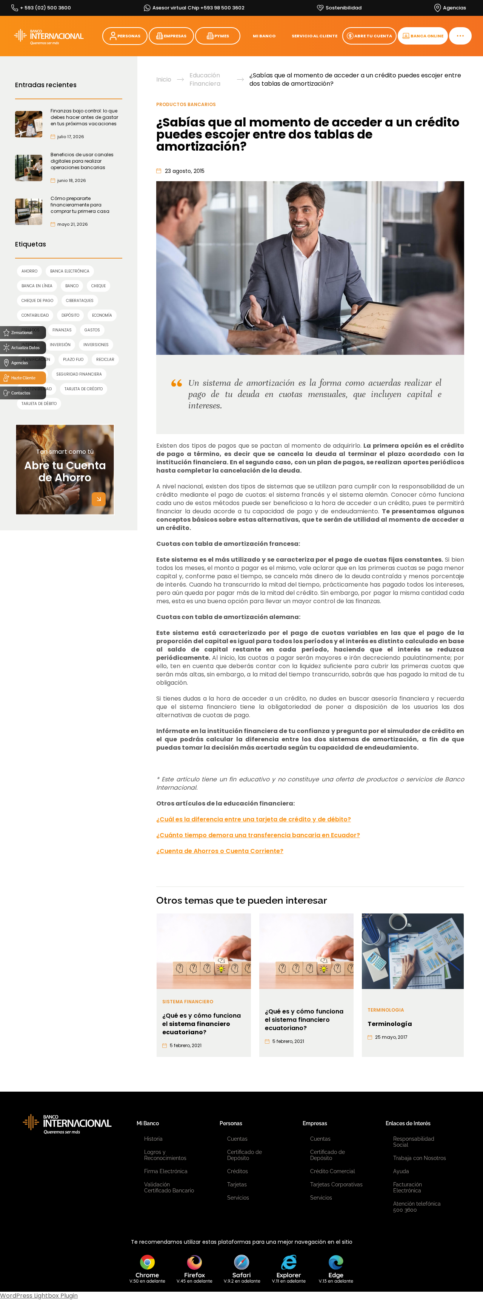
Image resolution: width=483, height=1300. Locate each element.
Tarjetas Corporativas (336, 1184)
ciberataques (80, 300)
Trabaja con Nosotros (419, 1158)
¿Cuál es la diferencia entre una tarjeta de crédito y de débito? (253, 819)
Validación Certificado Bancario (169, 1187)
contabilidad (35, 315)
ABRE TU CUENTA (373, 36)
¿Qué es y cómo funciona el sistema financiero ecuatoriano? (304, 1019)
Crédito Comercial (332, 1171)
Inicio (163, 79)
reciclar (105, 359)
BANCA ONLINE (427, 36)
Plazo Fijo (73, 359)
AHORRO (29, 271)
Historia (153, 1139)
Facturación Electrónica (407, 1187)
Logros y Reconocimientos (165, 1155)
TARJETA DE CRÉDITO (84, 389)
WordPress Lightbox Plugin (39, 1295)
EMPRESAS (175, 36)
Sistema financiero (187, 1001)
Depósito (70, 315)
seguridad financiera (79, 374)
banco (71, 286)
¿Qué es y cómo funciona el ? (201, 1024)
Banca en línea (37, 286)
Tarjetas (237, 1184)
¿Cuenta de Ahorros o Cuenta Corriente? (219, 851)
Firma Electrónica (166, 1171)
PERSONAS (128, 36)
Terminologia (386, 1010)
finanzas (62, 330)
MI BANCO (264, 36)
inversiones (96, 345)
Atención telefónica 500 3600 (417, 1207)
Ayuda (401, 1171)
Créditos (237, 1171)
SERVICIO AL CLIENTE (314, 36)
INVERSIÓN (60, 345)
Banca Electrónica (69, 271)
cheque (98, 286)
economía (102, 315)
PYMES (221, 36)
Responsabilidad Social (413, 1142)
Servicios (238, 1198)
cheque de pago (37, 300)
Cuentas (237, 1139)
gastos (92, 330)
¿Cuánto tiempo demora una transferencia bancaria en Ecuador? (258, 835)
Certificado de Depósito (244, 1155)
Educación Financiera (204, 79)
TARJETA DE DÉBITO (39, 404)
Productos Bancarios (186, 104)
